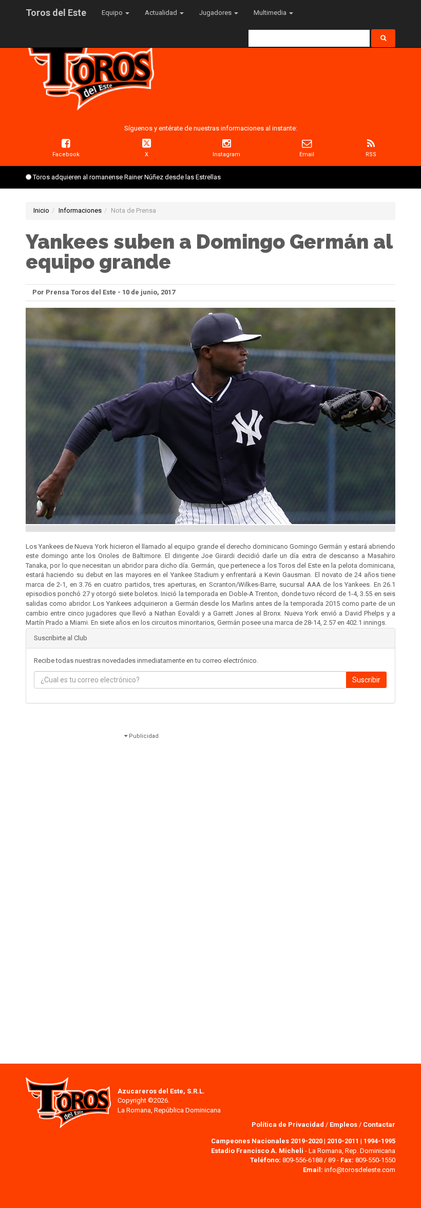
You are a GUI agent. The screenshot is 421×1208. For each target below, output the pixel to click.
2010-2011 (343, 1141)
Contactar (379, 1124)
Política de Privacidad (289, 1124)
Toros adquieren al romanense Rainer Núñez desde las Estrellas (127, 177)
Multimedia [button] (271, 12)
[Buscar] (383, 38)
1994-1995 (379, 1141)
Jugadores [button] (216, 12)
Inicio (41, 210)
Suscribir (366, 680)
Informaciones (80, 210)
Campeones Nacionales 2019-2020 (266, 1141)
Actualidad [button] (162, 12)
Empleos (343, 1124)
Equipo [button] (113, 12)
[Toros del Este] (90, 71)
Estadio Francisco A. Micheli (257, 1151)
